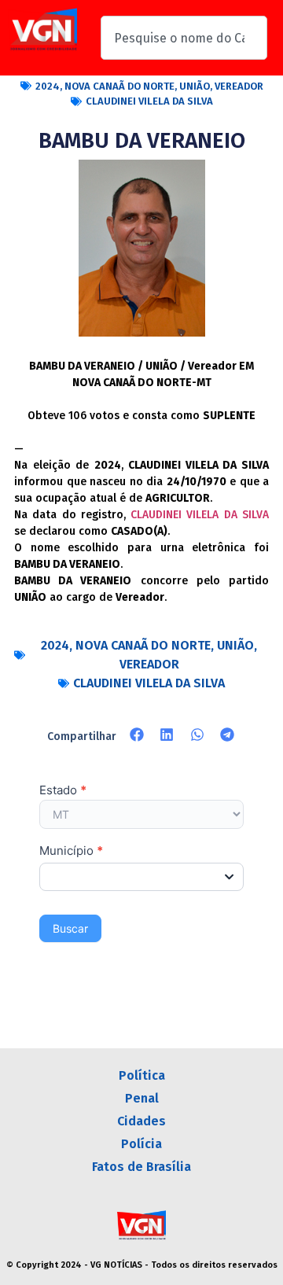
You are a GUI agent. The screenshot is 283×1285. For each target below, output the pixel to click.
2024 (47, 86)
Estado (62, 790)
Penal (142, 1098)
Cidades (141, 1121)
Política (142, 1075)
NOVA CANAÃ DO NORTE (119, 86)
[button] (137, 735)
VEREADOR (239, 86)
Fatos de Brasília (141, 1166)
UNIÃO (194, 86)
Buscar (70, 928)
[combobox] (184, 38)
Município (71, 851)
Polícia (141, 1143)
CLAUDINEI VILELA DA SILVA (149, 101)
